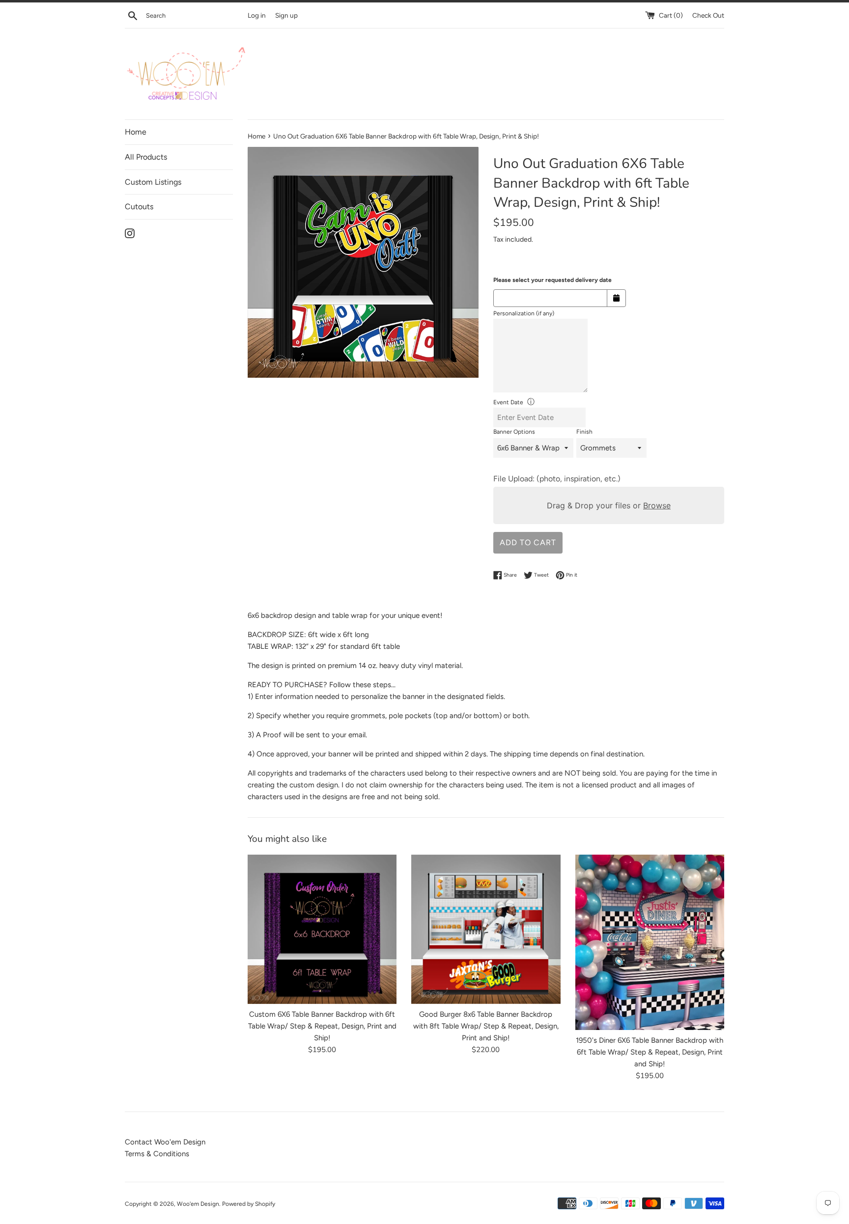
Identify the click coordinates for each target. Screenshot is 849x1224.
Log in (257, 15)
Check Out (708, 15)
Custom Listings (153, 182)
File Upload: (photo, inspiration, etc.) (557, 478)
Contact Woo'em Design (165, 1142)
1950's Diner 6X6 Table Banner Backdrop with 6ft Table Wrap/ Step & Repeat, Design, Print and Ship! (649, 1052)
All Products (146, 157)
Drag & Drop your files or (609, 505)
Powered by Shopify (248, 1203)
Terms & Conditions (157, 1153)
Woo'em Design (198, 1203)
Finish (584, 431)
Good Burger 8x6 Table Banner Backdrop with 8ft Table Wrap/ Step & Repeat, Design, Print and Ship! (486, 1026)
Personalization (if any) (523, 313)
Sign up (286, 15)
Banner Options (514, 431)
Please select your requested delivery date (552, 280)
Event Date (508, 402)
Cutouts (139, 206)
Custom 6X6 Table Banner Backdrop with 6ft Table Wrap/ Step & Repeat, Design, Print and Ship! (322, 1026)
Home (135, 132)
